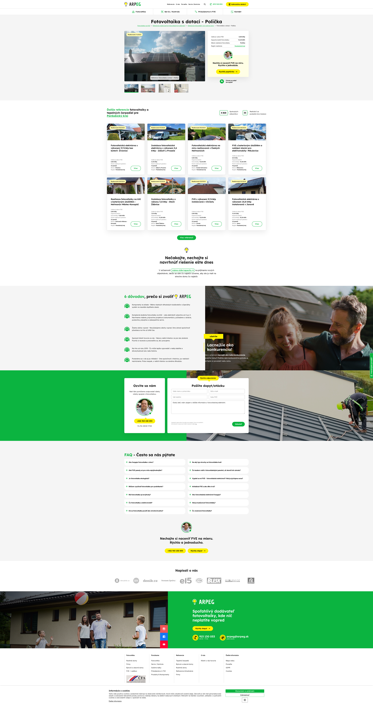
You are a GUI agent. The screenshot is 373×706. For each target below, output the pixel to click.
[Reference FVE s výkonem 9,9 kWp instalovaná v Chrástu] (207, 203)
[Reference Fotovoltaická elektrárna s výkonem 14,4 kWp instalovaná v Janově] (247, 203)
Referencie (171, 4)
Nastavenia (245, 700)
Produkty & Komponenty (160, 675)
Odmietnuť (244, 695)
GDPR (228, 668)
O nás (178, 4)
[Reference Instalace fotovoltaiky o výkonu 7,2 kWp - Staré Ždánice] (166, 203)
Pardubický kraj (240, 46)
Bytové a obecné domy (134, 668)
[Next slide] (201, 56)
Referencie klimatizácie (184, 671)
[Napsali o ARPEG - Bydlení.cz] (232, 580)
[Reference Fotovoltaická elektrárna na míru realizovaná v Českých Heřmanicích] (207, 149)
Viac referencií (186, 237)
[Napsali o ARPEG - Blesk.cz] (214, 581)
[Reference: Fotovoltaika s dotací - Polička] (164, 56)
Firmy (128, 664)
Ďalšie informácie (115, 701)
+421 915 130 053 (144, 421)
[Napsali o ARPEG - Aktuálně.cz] (122, 580)
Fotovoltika (130, 655)
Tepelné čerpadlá (182, 661)
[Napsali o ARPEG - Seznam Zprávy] (168, 581)
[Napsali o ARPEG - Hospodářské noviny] (136, 581)
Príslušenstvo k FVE (158, 671)
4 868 (223, 112)
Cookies (229, 671)
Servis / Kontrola (194, 4)
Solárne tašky (156, 668)
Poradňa (184, 4)
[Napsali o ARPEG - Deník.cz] (150, 580)
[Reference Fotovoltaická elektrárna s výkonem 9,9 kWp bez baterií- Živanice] (126, 149)
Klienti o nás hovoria (208, 661)
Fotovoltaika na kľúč (143, 26)
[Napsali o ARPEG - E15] (186, 581)
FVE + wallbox (131, 671)
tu (196, 424)
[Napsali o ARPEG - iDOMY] (251, 581)
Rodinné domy (131, 661)
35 (245, 112)
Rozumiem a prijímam (244, 691)
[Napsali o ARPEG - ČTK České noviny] (199, 580)
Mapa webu (230, 661)
